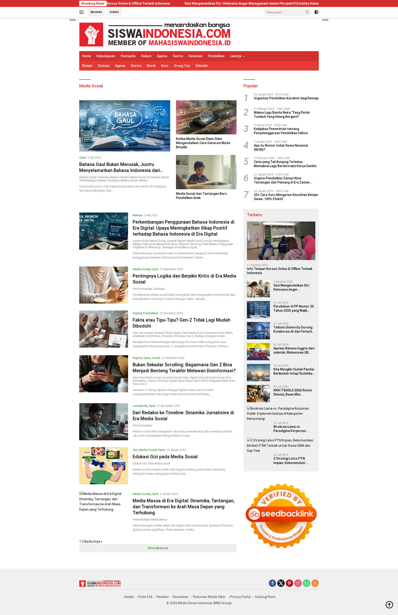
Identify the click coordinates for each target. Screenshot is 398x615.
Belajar (87, 66)
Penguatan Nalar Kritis (222, 380)
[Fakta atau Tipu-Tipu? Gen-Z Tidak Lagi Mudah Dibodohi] (103, 329)
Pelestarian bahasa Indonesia (159, 244)
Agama (162, 56)
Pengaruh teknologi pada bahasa (197, 244)
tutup (73, 19)
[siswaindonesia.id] (155, 34)
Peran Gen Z (140, 384)
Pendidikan (216, 56)
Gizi (135, 450)
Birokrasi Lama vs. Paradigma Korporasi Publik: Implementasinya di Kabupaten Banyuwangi (293, 429)
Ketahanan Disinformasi (147, 336)
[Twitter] (281, 584)
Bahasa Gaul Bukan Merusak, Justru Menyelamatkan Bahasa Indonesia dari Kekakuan (119, 170)
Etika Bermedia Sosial (212, 377)
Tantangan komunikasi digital (179, 247)
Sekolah (201, 66)
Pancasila (128, 56)
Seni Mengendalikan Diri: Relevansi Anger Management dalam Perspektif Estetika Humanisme (226, 3)
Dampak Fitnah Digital (167, 332)
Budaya (103, 66)
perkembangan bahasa (92, 180)
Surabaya (158, 288)
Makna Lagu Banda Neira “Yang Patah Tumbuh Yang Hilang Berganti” (282, 114)
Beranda (96, 12)
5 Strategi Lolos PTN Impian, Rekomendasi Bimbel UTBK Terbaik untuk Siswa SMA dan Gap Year (293, 461)
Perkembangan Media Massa (150, 519)
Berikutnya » (93, 541)
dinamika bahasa (108, 177)
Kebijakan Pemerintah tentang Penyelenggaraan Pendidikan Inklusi (281, 131)
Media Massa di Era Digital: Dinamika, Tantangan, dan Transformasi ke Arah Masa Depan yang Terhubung (183, 506)
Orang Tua (182, 66)
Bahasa (138, 215)
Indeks (114, 12)
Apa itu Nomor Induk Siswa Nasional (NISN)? (281, 147)
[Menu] (82, 12)
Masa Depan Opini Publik (193, 380)
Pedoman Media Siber (209, 597)
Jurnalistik (140, 406)
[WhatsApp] (306, 584)
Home (86, 56)
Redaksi (163, 597)
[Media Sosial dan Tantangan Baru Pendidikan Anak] (206, 172)
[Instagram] (298, 584)
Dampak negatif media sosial (184, 240)
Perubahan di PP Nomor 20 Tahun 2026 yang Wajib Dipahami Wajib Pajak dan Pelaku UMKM (293, 309)
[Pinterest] (289, 584)
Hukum (146, 56)
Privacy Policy (240, 597)
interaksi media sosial (132, 177)
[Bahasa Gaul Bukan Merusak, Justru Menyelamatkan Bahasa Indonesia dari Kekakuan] (124, 125)
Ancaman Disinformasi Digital (179, 377)
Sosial (155, 358)
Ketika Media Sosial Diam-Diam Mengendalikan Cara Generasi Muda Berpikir (203, 143)
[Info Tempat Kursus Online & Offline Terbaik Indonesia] (281, 241)
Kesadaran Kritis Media (218, 332)
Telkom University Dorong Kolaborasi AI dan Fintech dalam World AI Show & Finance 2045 (292, 329)
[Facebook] (272, 584)
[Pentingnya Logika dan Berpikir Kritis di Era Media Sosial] (103, 285)
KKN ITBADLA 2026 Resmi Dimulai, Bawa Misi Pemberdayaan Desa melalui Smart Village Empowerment (292, 392)
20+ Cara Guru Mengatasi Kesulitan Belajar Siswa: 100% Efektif (286, 197)
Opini (82, 157)
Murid (151, 66)
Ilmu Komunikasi (142, 288)
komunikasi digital (157, 177)
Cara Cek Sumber (143, 332)
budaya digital (88, 177)
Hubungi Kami (265, 597)
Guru (164, 66)
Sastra (178, 56)
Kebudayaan (106, 56)
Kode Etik (145, 597)
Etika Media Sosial (193, 332)
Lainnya (235, 56)
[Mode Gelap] (316, 12)
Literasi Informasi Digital (162, 380)
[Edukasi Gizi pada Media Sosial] (103, 465)
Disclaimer (181, 597)
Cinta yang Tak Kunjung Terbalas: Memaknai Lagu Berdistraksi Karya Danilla (285, 164)
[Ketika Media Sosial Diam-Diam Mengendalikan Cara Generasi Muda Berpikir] (206, 117)
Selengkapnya (157, 548)
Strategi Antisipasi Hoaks (209, 336)
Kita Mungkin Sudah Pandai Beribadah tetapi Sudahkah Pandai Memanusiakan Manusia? (293, 371)
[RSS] (315, 584)
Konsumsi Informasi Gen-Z (177, 336)
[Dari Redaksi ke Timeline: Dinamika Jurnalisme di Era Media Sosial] (103, 421)
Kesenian (195, 56)
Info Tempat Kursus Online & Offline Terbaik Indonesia (279, 271)
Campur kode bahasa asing (149, 240)
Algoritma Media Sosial (147, 377)
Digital (137, 313)
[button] (307, 12)
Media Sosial (141, 269)
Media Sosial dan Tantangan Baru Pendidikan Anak (201, 196)
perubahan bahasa (118, 180)
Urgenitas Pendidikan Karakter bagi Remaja (286, 98)
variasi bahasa (138, 180)
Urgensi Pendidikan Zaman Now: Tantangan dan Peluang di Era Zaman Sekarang (282, 180)
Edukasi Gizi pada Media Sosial (165, 456)
